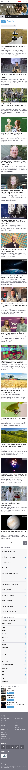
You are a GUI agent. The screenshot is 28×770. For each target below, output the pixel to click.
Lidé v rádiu (18, 723)
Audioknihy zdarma (8, 551)
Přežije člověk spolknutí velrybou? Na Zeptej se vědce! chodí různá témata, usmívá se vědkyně (12, 192)
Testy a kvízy (6, 579)
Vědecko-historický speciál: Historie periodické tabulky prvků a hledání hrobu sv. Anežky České (14, 221)
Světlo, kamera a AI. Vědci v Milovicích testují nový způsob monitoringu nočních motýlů (13, 46)
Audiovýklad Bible (8, 595)
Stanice (3, 723)
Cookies (3, 766)
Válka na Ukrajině (5, 718)
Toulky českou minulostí (10, 584)
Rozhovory (9, 16)
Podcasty (3, 736)
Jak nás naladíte (19, 718)
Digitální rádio (6, 562)
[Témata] (14, 9)
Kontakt (17, 727)
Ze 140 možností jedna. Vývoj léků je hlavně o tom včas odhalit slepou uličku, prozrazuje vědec (14, 503)
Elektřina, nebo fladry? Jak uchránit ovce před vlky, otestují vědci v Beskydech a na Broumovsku (13, 105)
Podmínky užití (17, 766)
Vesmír (10, 21)
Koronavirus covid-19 (9, 611)
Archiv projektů (7, 590)
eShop (3, 725)
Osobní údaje (10, 766)
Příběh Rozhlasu (7, 606)
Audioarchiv (4, 734)
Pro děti (4, 568)
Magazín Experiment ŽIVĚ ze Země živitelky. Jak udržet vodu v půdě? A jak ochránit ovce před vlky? (12, 390)
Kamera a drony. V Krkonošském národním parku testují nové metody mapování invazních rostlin (13, 446)
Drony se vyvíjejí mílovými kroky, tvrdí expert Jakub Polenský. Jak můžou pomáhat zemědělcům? (14, 305)
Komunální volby (5, 721)
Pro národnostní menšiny (10, 573)
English (24, 766)
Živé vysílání (4, 732)
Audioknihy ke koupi (8, 557)
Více (17, 16)
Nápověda (17, 721)
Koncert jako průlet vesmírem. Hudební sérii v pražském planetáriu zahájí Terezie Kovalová (14, 76)
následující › (25, 543)
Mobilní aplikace (5, 738)
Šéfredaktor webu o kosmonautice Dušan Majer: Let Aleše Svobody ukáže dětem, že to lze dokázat (13, 163)
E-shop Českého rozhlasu (10, 686)
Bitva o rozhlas (7, 601)
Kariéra (16, 725)
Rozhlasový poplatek (20, 729)
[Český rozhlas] (5, 1)
